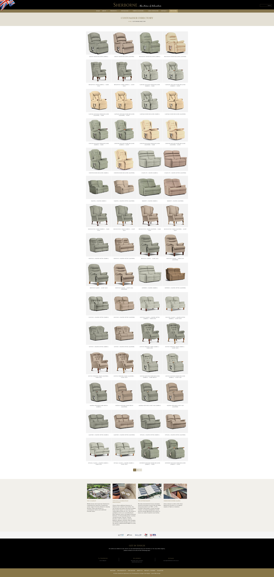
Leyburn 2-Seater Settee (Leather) (175, 288)
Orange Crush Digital (145, 573)
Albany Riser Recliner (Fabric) (98, 56)
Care (153, 10)
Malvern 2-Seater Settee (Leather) (124, 435)
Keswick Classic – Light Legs (99, 288)
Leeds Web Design (155, 573)
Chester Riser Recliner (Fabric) (99, 173)
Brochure (173, 10)
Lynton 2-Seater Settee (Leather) (124, 346)
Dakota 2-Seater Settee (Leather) (124, 201)
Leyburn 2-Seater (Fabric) (150, 288)
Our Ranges (131, 570)
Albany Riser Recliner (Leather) (124, 56)
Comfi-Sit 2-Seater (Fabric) (149, 173)
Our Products (121, 570)
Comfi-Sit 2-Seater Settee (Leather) (175, 173)
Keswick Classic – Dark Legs (149, 258)
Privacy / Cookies (149, 570)
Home (98, 10)
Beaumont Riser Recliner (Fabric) (149, 56)
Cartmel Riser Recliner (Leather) (175, 114)
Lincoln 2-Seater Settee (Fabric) (99, 317)
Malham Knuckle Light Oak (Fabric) (150, 405)
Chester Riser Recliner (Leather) (124, 173)
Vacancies (160, 570)
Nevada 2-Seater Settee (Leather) (175, 435)
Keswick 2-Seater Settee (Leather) (124, 258)
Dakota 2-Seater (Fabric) (98, 201)
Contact (163, 10)
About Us (140, 570)
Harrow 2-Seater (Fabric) (150, 201)
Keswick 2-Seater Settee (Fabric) (99, 258)
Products (113, 10)
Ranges (125, 10)
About (104, 10)
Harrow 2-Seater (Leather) (175, 201)
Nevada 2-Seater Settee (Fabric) (150, 435)
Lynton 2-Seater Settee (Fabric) (98, 346)
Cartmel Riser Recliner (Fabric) (150, 114)
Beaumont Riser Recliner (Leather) (175, 56)
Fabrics (138, 10)
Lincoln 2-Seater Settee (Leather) (124, 317)
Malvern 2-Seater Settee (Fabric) (99, 435)
